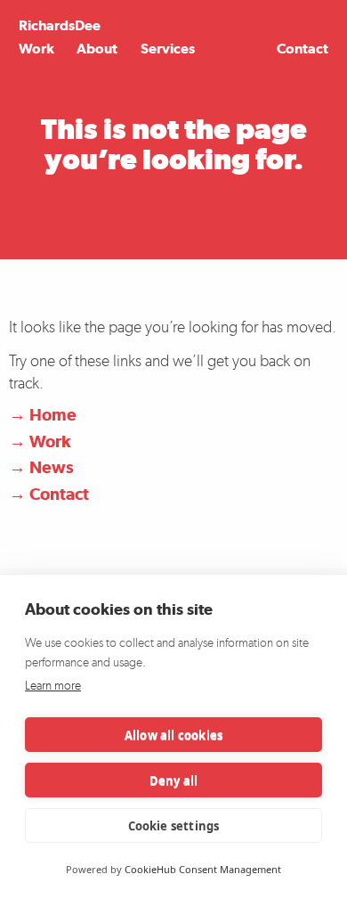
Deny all (173, 780)
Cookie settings (174, 826)
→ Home (43, 414)
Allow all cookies (173, 735)
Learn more (53, 685)
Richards (60, 25)
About (97, 48)
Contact (302, 48)
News (236, 48)
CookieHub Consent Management (203, 869)
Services (168, 48)
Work (36, 48)
